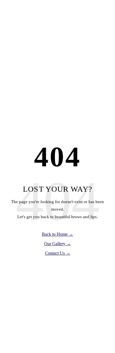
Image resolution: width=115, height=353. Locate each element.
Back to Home (57, 234)
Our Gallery (57, 243)
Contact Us (57, 253)
